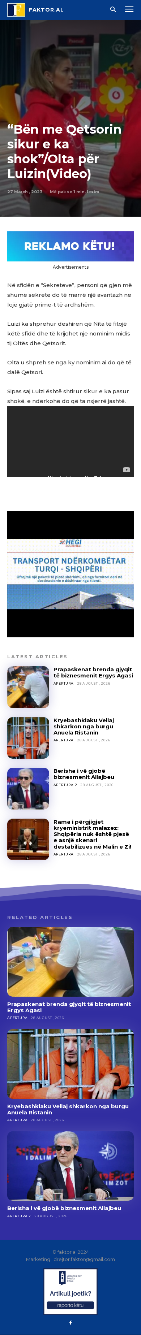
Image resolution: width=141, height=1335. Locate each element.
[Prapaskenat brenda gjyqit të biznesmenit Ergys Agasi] (28, 687)
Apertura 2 (65, 785)
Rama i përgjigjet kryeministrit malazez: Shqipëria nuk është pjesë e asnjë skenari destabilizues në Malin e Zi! (92, 834)
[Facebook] (70, 1323)
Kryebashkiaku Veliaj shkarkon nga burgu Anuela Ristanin (84, 726)
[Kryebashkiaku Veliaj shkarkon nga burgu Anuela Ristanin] (28, 738)
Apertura (64, 683)
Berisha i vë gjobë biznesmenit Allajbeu (84, 773)
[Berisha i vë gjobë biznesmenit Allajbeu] (28, 789)
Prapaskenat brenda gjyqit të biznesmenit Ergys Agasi (93, 672)
